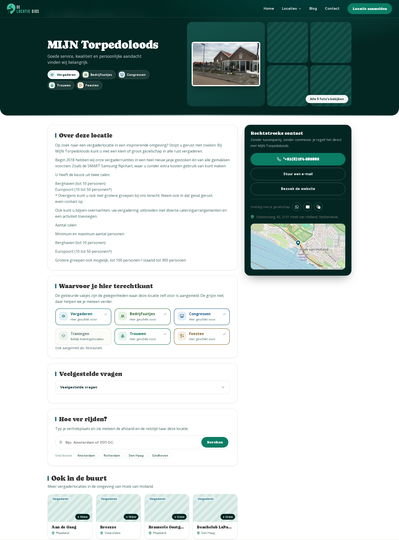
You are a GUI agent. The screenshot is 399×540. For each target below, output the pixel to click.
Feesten (92, 85)
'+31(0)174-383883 (301, 159)
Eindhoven (160, 455)
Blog (313, 8)
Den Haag (136, 455)
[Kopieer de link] (318, 206)
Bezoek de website (298, 188)
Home (269, 8)
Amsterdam (86, 455)
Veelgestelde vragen (78, 387)
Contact (332, 8)
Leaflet (325, 268)
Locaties (289, 8)
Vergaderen (66, 74)
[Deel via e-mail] (307, 206)
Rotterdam (112, 455)
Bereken (215, 442)
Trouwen (64, 85)
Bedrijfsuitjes (101, 74)
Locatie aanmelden (370, 9)
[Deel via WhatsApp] (296, 206)
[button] (298, 243)
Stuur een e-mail (298, 174)
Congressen (136, 74)
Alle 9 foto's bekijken (327, 99)
